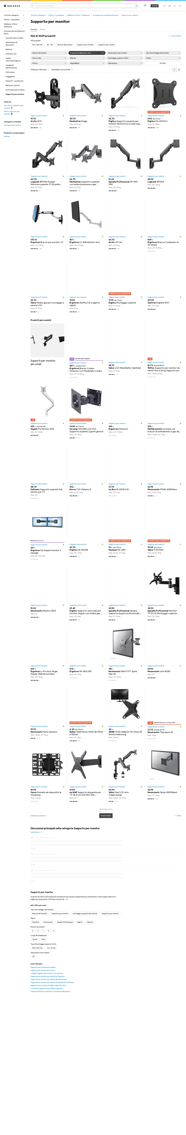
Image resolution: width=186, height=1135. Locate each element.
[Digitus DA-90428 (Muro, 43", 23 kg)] (86, 533)
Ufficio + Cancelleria (11, 20)
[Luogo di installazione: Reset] (103, 53)
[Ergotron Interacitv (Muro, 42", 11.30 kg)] (125, 411)
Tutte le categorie (11, 15)
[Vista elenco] (179, 69)
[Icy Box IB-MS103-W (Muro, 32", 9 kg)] (125, 472)
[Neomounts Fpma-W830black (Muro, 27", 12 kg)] (164, 775)
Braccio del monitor (65, 45)
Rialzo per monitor (13, 85)
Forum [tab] (42, 29)
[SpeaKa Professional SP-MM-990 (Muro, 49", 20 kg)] (125, 164)
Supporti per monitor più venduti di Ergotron (48, 976)
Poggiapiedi (10, 77)
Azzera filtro (176, 36)
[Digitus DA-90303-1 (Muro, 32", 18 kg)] (164, 104)
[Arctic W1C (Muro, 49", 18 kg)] (47, 104)
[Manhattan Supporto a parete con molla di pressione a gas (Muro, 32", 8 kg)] (86, 164)
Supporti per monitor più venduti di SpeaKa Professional (52, 982)
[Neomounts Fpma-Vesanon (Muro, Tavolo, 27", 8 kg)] (47, 714)
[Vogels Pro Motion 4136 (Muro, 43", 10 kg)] (47, 411)
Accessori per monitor (12, 125)
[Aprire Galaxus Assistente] (164, 6)
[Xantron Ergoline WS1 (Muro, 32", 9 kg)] (164, 285)
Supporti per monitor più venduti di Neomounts (49, 979)
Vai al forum (35, 832)
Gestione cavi (11, 54)
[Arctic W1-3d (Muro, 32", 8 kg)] (125, 225)
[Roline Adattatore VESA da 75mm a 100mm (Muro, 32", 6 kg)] (86, 714)
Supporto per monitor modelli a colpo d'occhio (48, 985)
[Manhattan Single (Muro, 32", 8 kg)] (86, 104)
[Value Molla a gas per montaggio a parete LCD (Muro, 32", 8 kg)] (47, 285)
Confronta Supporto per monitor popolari (46, 988)
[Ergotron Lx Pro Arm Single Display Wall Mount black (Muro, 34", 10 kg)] (47, 654)
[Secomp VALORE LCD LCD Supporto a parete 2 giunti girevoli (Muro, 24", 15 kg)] (86, 411)
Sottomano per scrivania (15, 90)
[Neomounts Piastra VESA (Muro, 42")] (47, 593)
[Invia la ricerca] (33, 6)
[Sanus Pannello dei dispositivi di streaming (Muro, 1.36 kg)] (47, 775)
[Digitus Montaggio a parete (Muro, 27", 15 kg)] (125, 285)
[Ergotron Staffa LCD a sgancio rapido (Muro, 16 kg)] (86, 285)
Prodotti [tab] (34, 29)
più (67, 899)
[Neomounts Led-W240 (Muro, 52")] (164, 654)
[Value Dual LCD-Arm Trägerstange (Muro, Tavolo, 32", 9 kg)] (125, 775)
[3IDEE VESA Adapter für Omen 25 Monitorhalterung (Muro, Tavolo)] (125, 714)
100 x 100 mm (37, 45)
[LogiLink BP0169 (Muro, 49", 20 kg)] (164, 164)
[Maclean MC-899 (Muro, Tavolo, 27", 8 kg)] (125, 533)
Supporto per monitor (15, 94)
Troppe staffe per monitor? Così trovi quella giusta (50, 991)
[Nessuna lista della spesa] (175, 6)
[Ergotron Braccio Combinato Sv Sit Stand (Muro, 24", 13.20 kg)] (164, 225)
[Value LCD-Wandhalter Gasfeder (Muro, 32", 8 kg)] (125, 350)
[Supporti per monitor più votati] (47, 342)
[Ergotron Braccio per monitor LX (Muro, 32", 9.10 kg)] (47, 225)
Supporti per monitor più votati (43, 970)
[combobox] (43, 69)
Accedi (154, 6)
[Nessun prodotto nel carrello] (180, 6)
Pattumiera (10, 72)
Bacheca (9, 49)
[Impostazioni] (144, 6)
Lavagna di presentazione (11, 66)
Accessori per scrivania (14, 38)
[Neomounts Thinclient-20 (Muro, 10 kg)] (164, 714)
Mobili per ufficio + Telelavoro (11, 25)
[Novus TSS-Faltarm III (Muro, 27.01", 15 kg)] (86, 472)
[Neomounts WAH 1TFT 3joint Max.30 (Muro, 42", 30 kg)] (125, 654)
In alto (179, 816)
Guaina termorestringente (13, 59)
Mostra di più (106, 816)
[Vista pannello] (174, 69)
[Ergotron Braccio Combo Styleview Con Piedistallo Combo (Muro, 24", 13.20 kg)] (86, 350)
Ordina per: (35, 70)
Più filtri (163, 63)
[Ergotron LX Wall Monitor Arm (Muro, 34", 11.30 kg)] (86, 225)
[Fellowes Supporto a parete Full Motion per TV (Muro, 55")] (47, 472)
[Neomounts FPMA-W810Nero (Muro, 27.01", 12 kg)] (164, 472)
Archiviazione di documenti (11, 43)
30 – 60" (50, 45)
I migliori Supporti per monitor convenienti (47, 973)
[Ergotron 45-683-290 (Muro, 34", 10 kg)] (86, 654)
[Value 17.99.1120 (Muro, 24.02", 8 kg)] (164, 533)
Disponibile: (55, 70)
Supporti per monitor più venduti (43, 967)
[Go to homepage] (12, 5)
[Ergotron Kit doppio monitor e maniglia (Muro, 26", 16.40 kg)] (47, 533)
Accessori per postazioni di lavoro (14, 32)
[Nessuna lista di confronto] (169, 6)
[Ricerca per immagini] (136, 6)
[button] (63, 116)
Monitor (7, 136)
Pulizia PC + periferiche (14, 81)
